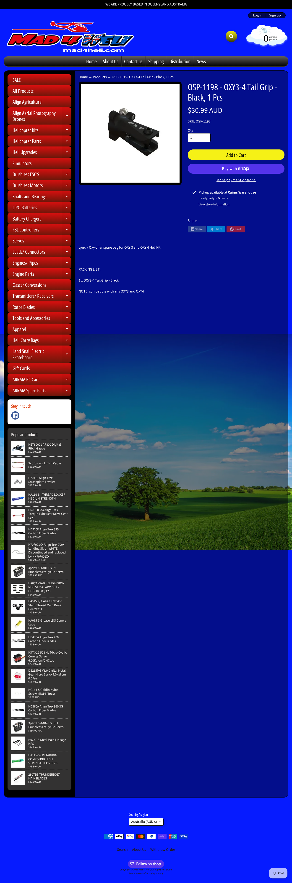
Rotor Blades (42, 307)
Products (100, 77)
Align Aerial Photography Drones (42, 116)
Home (91, 61)
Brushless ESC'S (42, 175)
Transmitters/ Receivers (42, 296)
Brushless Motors (42, 186)
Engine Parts (42, 274)
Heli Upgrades (42, 153)
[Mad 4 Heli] (70, 36)
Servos (42, 241)
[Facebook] (15, 415)
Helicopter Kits (42, 131)
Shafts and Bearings (42, 197)
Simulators (22, 163)
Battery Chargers (42, 219)
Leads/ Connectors (42, 252)
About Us (110, 61)
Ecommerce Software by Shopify (146, 873)
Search (122, 849)
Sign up (275, 15)
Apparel (42, 330)
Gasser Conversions (29, 284)
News (201, 61)
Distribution (179, 61)
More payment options (236, 180)
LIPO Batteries (42, 208)
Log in (257, 15)
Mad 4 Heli (144, 869)
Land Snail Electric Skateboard (42, 354)
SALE (17, 79)
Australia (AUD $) (144, 821)
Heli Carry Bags (42, 341)
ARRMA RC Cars (42, 380)
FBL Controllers (42, 230)
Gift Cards (21, 368)
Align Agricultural (28, 101)
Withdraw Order (162, 849)
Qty (190, 130)
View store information (214, 204)
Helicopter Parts (42, 142)
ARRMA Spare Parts (42, 391)
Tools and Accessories (42, 318)
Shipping (156, 61)
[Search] (231, 36)
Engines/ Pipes (42, 263)
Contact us (133, 61)
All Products (23, 90)
